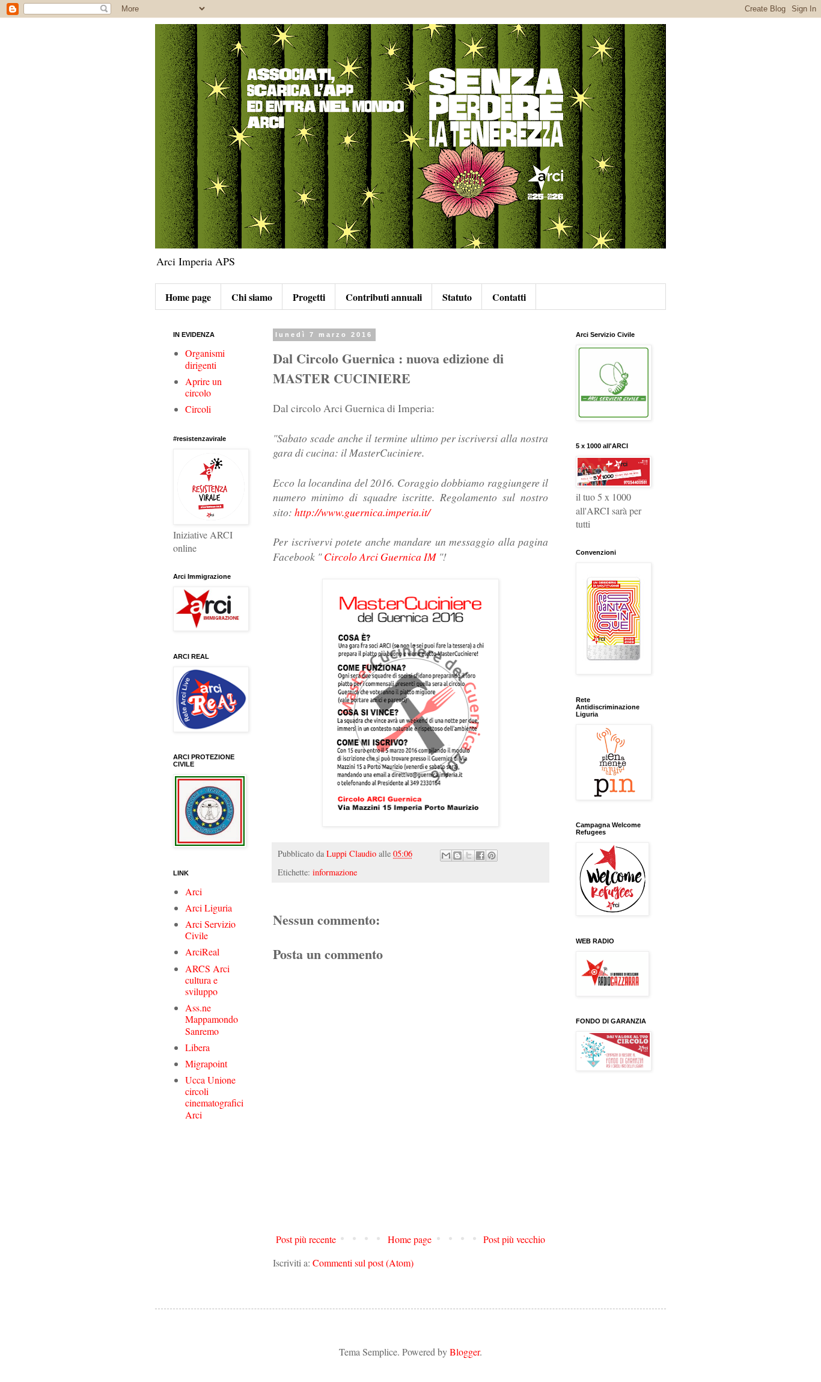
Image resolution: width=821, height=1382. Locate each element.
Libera (197, 1047)
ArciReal (202, 951)
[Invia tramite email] (446, 856)
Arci (193, 891)
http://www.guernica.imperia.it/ (362, 512)
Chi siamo (251, 297)
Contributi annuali (384, 297)
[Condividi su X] (469, 856)
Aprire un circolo (203, 387)
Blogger (465, 1351)
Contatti (509, 297)
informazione (335, 872)
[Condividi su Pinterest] (492, 856)
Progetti (309, 297)
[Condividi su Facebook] (480, 856)
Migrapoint (206, 1063)
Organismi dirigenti (205, 359)
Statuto (457, 297)
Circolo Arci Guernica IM (380, 556)
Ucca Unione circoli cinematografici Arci (214, 1097)
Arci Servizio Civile (210, 930)
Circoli (198, 409)
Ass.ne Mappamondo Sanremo (211, 1019)
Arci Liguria (208, 907)
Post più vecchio (514, 1239)
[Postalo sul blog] (457, 856)
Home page (188, 297)
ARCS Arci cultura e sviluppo (207, 980)
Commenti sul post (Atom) (363, 1262)
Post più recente (306, 1239)
